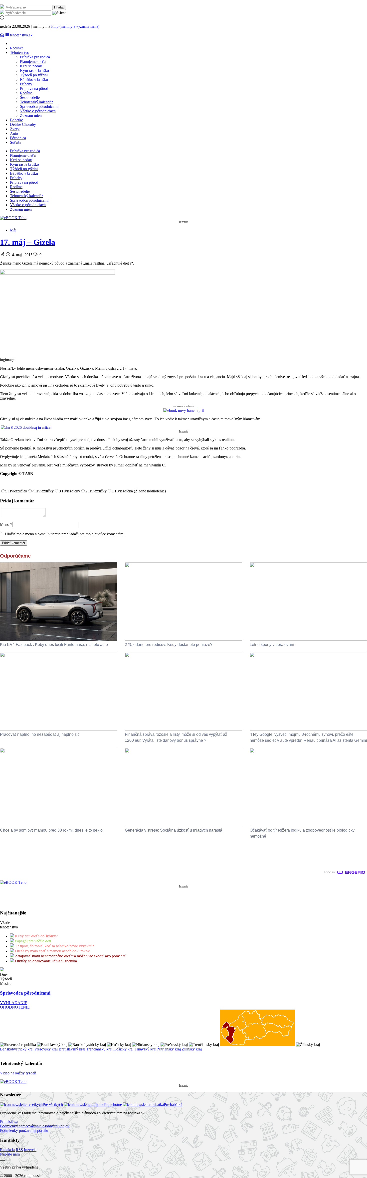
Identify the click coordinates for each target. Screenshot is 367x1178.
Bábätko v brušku (34, 79)
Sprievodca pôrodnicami (39, 106)
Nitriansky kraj (169, 1049)
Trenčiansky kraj (99, 1049)
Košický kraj (123, 1049)
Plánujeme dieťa (33, 61)
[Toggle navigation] (2, 35)
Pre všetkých (53, 1104)
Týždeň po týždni (34, 75)
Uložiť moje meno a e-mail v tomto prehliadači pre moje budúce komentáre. (64, 534)
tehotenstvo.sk (21, 35)
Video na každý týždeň (18, 1073)
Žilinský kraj (192, 1049)
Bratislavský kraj (72, 1049)
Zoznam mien (31, 115)
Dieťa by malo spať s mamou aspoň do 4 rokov (52, 951)
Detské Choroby (23, 124)
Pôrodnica (18, 138)
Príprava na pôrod (34, 88)
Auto (14, 133)
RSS (19, 1150)
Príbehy (26, 84)
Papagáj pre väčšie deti (32, 941)
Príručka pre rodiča (35, 57)
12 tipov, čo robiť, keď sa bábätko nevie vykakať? (54, 946)
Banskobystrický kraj (16, 1049)
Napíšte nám (10, 1154)
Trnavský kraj (145, 1049)
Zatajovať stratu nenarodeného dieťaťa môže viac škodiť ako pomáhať (70, 956)
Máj (13, 230)
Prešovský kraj (46, 1049)
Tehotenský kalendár (36, 102)
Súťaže (15, 142)
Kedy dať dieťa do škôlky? (36, 936)
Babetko (16, 120)
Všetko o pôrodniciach (38, 111)
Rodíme (26, 93)
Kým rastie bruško (34, 70)
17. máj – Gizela (27, 242)
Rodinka (16, 48)
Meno (6, 524)
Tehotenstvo (19, 52)
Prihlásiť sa (9, 1121)
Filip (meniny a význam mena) (75, 26)
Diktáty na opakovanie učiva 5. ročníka (45, 961)
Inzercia (30, 1150)
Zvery (14, 129)
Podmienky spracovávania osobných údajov (34, 1126)
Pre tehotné (113, 1104)
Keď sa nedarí (31, 66)
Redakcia (7, 1150)
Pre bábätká (173, 1104)
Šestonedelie (30, 97)
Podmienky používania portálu (24, 1130)
